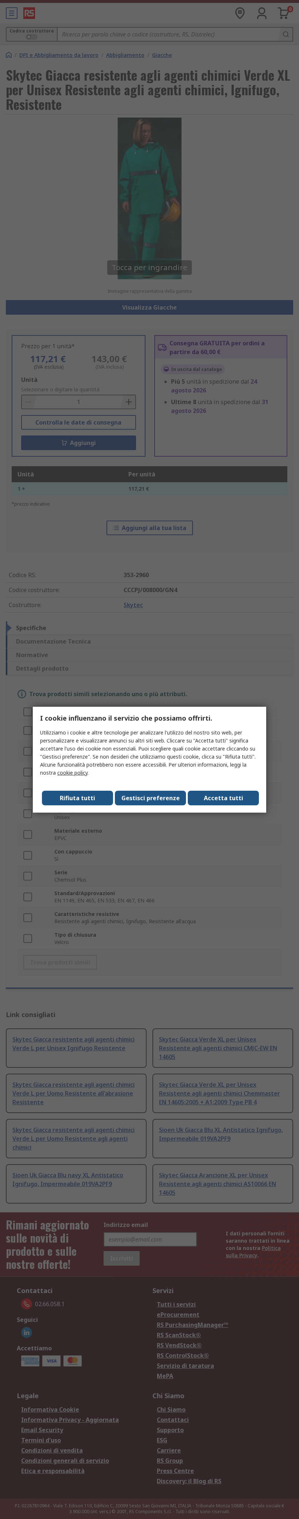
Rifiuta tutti (77, 798)
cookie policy (72, 772)
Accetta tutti (223, 798)
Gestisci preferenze (150, 798)
